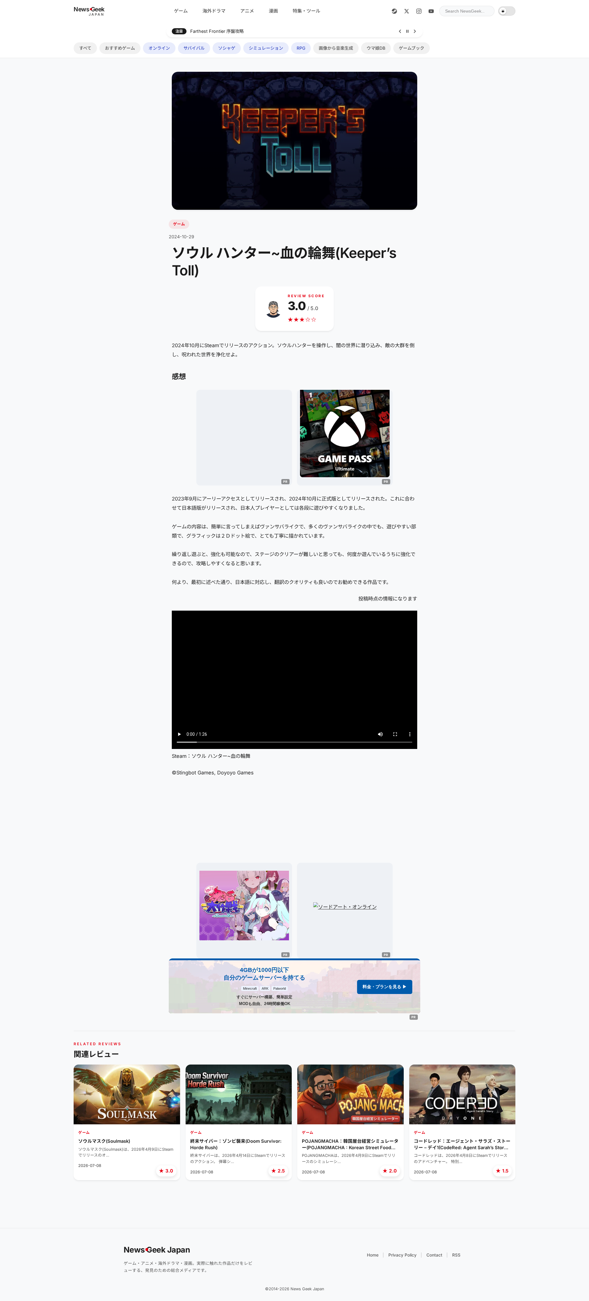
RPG (301, 48)
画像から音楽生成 (336, 48)
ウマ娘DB (376, 48)
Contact (434, 1255)
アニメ (247, 11)
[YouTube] (431, 11)
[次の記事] (414, 31)
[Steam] (394, 11)
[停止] (407, 31)
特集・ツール (306, 11)
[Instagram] (418, 11)
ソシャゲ (226, 48)
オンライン (159, 48)
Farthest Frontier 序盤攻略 (217, 31)
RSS (456, 1255)
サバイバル (194, 48)
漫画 (273, 11)
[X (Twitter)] (406, 11)
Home (373, 1255)
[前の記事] (400, 31)
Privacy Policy (402, 1255)
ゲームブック (411, 48)
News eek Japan (157, 1249)
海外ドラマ (213, 11)
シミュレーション (266, 48)
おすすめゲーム (120, 48)
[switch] (506, 11)
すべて (85, 48)
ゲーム (181, 11)
